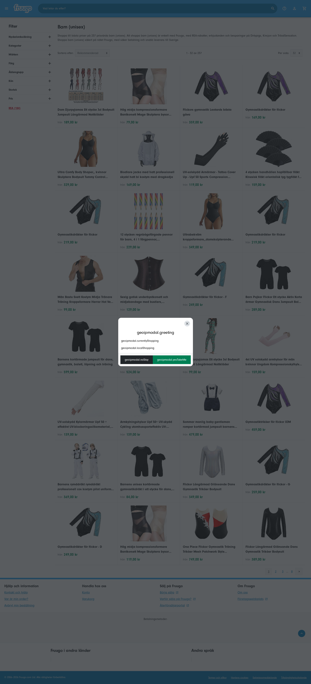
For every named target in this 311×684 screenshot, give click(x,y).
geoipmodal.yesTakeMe (171, 359)
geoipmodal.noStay (136, 359)
